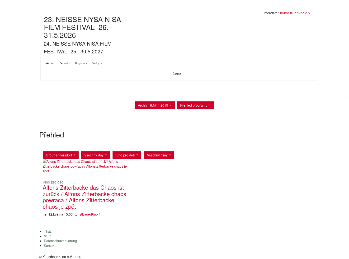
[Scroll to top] (339, 249)
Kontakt (49, 245)
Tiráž (48, 231)
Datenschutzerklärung (60, 240)
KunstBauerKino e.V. (295, 12)
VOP (47, 236)
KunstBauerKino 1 (87, 214)
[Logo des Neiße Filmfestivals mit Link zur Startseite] (175, 13)
